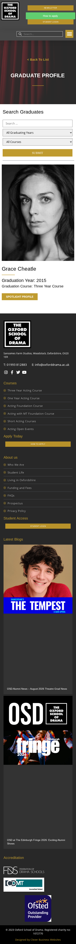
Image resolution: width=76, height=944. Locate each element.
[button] (69, 34)
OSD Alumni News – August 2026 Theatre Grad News (37, 688)
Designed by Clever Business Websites (38, 939)
